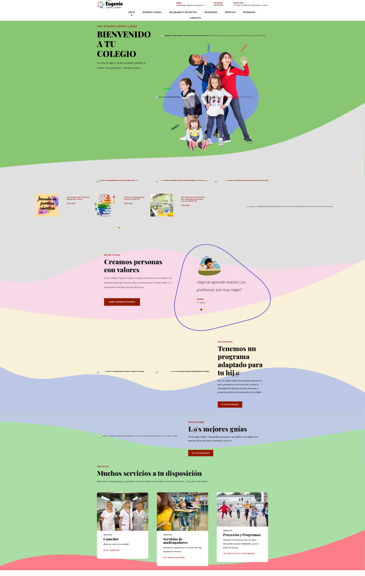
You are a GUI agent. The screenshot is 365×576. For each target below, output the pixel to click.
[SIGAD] (123, 181)
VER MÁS (71, 203)
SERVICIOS (230, 12)
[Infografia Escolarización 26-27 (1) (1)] (161, 205)
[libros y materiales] (47, 205)
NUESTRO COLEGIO (152, 12)
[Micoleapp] (182, 181)
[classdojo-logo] (241, 181)
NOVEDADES (249, 12)
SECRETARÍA (210, 12)
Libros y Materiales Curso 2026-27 (77, 198)
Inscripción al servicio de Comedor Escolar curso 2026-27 (136, 199)
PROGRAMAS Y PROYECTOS (183, 12)
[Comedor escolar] (104, 205)
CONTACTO (195, 18)
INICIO (131, 12)
